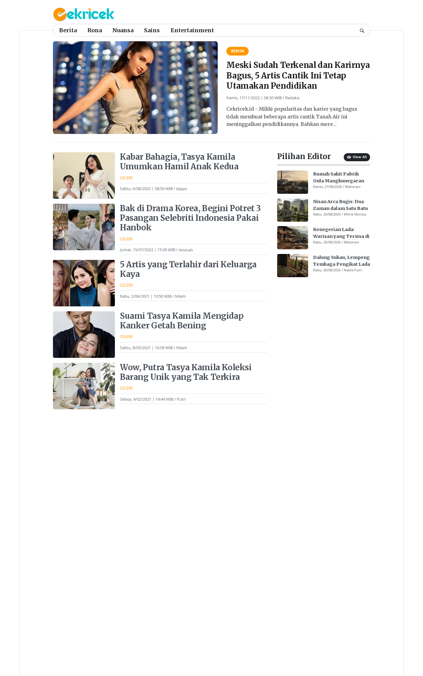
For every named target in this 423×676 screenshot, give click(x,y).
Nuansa (122, 30)
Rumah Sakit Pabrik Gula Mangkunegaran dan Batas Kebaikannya (340, 177)
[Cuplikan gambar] (292, 182)
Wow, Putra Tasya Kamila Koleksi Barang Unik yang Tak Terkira (186, 372)
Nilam (181, 188)
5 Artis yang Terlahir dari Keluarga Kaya (188, 269)
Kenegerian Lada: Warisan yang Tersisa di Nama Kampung (341, 233)
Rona (94, 30)
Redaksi (292, 97)
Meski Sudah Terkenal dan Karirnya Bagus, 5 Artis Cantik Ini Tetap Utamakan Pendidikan (298, 75)
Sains (152, 30)
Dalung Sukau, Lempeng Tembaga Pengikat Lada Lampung (341, 261)
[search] (362, 30)
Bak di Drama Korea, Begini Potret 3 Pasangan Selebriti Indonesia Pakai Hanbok (190, 218)
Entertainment (192, 30)
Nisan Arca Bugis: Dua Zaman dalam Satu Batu (340, 205)
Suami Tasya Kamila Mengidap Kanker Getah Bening (181, 321)
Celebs (126, 177)
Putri (181, 399)
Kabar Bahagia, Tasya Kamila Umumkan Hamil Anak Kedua (179, 161)
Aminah (186, 249)
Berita (68, 30)
